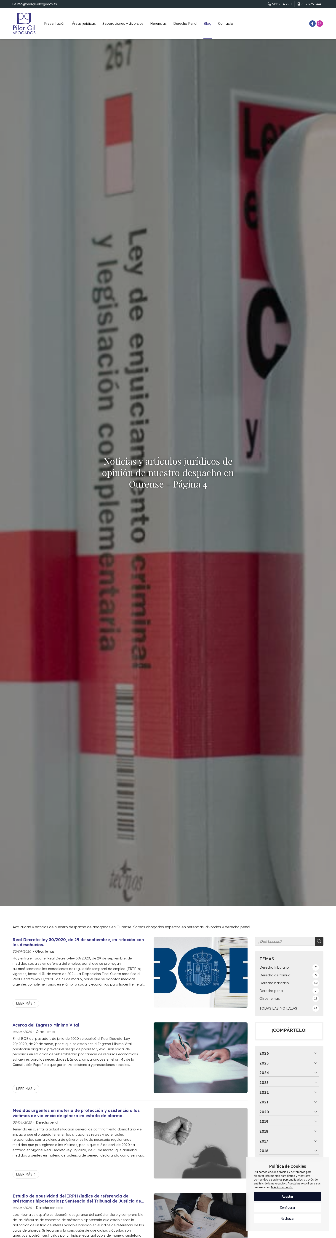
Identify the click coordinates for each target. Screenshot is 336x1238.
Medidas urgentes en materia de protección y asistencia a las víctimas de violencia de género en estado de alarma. (76, 1113)
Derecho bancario (49, 1208)
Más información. (282, 1187)
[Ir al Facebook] (312, 23)
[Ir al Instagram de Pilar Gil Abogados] (320, 23)
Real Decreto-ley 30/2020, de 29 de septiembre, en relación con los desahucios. (78, 942)
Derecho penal (47, 1122)
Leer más (24, 1003)
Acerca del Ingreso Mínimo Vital (46, 1024)
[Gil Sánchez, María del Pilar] (24, 24)
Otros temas (44, 951)
